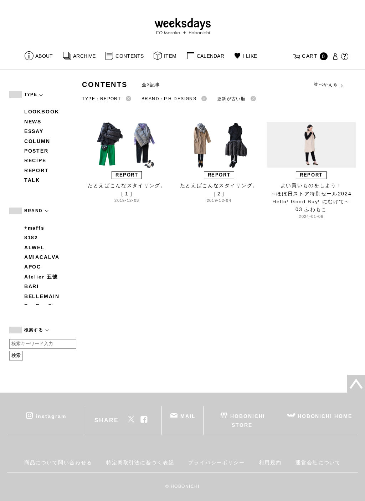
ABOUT (44, 56)
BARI (31, 286)
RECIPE (35, 160)
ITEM (170, 56)
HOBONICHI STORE (247, 420)
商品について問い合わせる (58, 462)
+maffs (34, 228)
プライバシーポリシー (216, 462)
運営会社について (318, 462)
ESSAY (34, 131)
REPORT (36, 170)
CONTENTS (129, 56)
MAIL (188, 416)
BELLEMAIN (42, 296)
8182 (31, 237)
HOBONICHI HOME (325, 416)
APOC (32, 267)
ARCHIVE (84, 56)
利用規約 (270, 462)
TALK (32, 180)
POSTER (36, 151)
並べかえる (326, 84)
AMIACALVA (42, 257)
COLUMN (37, 141)
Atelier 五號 (41, 277)
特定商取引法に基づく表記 (140, 462)
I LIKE (250, 56)
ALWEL (34, 247)
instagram (51, 416)
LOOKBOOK (41, 111)
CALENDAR (210, 56)
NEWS (33, 121)
